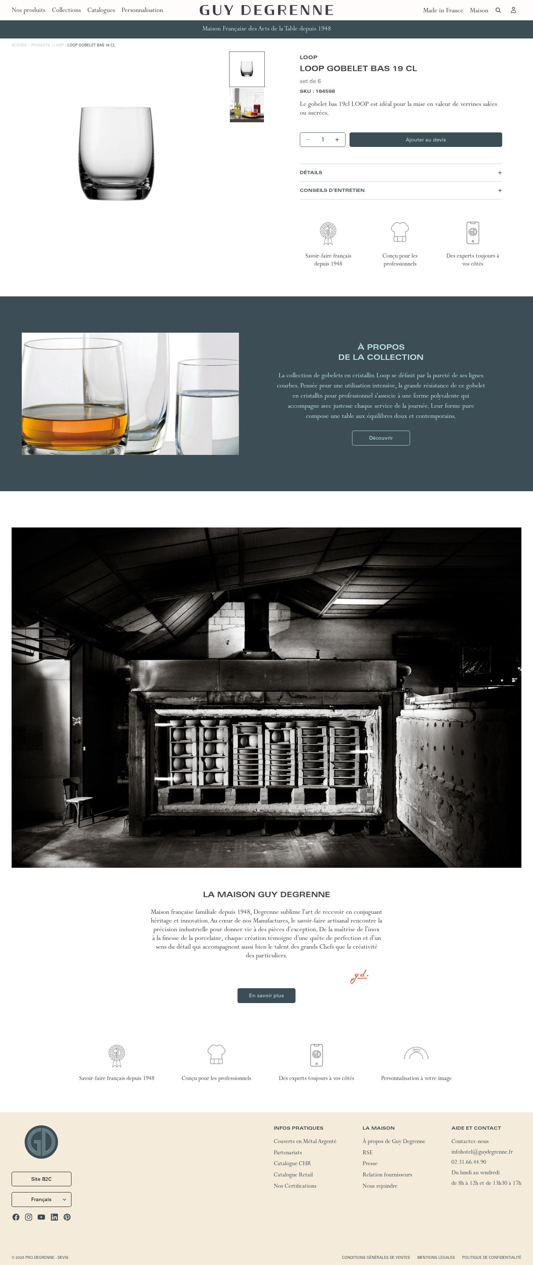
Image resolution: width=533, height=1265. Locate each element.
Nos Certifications (295, 1187)
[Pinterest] (67, 1217)
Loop (59, 45)
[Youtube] (41, 1217)
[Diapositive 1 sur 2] (247, 69)
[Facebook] (16, 1217)
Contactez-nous (470, 1142)
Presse (370, 1165)
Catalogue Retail (293, 1175)
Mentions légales (436, 1257)
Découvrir (381, 438)
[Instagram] (28, 1217)
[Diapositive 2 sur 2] (247, 105)
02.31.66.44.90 (468, 1163)
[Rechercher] (498, 10)
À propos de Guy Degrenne (394, 1142)
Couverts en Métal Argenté (305, 1142)
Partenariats (288, 1153)
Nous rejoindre (380, 1187)
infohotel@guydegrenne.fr (482, 1153)
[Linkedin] (54, 1217)
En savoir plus (266, 995)
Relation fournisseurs (387, 1175)
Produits (40, 45)
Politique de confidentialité (491, 1257)
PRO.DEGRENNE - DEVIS (47, 1257)
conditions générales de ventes (376, 1257)
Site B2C (41, 1179)
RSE (368, 1153)
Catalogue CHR (292, 1165)
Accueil (20, 45)
